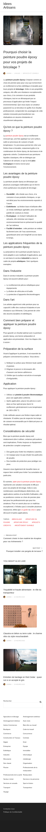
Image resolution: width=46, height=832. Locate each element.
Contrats (26, 738)
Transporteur (27, 787)
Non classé (7, 763)
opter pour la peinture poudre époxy (27, 482)
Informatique (27, 755)
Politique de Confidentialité (12, 812)
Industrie (6, 755)
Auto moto (26, 721)
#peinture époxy (21, 522)
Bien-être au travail (29, 725)
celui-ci (34, 510)
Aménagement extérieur (31, 717)
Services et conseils (31, 73)
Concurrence (27, 733)
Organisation (27, 763)
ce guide (24, 510)
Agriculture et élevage (11, 717)
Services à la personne (31, 779)
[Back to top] (44, 830)
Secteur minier (8, 779)
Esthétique (7, 750)
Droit (24, 742)
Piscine (5, 767)
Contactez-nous (9, 809)
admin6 (9, 73)
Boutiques (6, 729)
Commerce (7, 733)
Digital (5, 742)
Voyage (6, 792)
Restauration (27, 775)
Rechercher (7, 701)
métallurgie (27, 759)
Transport (6, 787)
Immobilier (26, 750)
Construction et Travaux (11, 738)
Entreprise (7, 746)
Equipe (25, 746)
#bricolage (17, 519)
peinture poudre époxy (15, 136)
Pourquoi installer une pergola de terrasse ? (24, 551)
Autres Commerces (10, 725)
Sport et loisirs (28, 783)
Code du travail (28, 729)
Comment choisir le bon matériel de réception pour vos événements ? (22, 540)
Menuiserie (7, 759)
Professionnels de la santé (12, 775)
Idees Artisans (9, 5)
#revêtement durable (24, 525)
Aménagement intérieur (11, 721)
